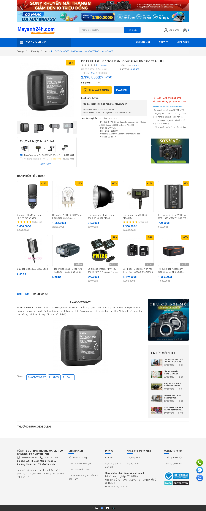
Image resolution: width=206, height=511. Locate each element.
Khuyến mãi (143, 42)
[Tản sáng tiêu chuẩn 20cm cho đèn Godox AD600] (103, 196)
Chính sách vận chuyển (80, 463)
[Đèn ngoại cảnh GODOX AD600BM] (138, 196)
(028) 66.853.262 (30, 457)
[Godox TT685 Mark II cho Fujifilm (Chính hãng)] (32, 196)
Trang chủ (22, 51)
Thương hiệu (133, 457)
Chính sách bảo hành (79, 469)
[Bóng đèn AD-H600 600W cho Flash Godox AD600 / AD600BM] (67, 196)
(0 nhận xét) (102, 65)
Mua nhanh (122, 90)
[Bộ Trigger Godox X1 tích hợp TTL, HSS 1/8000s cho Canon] (138, 250)
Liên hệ (109, 457)
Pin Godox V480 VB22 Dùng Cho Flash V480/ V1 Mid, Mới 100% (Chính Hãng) (172, 217)
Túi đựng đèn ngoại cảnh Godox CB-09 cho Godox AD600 (170, 271)
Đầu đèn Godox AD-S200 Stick (32, 269)
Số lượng (85, 82)
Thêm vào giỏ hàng (99, 90)
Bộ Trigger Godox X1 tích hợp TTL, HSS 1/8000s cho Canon (138, 270)
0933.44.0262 (51, 457)
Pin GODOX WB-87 (80, 302)
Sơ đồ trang (133, 463)
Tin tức (163, 42)
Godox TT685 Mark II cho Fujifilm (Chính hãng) (29, 216)
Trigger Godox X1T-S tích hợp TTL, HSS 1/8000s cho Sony (67, 270)
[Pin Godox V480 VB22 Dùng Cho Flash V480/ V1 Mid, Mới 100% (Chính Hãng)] (173, 196)
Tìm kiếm (132, 30)
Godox (135, 65)
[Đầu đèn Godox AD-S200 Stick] (32, 250)
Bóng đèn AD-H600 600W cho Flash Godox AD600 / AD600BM (67, 217)
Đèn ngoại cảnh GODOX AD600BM (135, 216)
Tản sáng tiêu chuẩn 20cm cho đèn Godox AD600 (101, 216)
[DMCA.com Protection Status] (176, 483)
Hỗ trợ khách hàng (77, 457)
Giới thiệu (183, 42)
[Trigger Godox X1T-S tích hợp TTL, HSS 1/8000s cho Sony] (67, 250)
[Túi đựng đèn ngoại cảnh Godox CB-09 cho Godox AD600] (173, 250)
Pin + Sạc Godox (39, 51)
